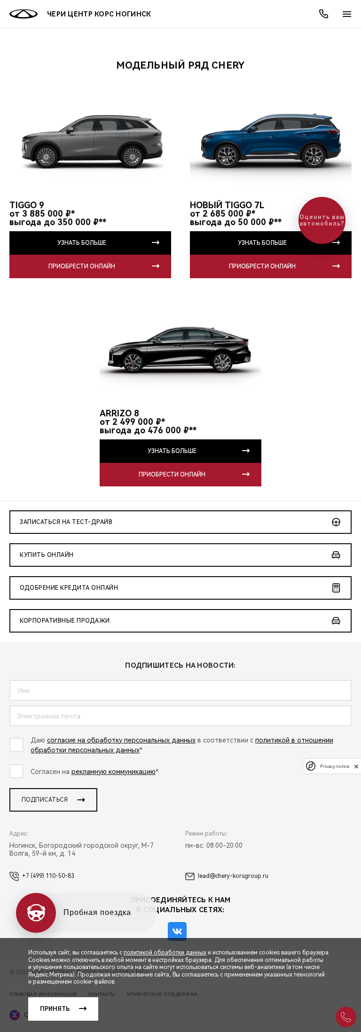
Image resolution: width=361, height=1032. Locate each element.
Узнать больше (81, 243)
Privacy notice (334, 766)
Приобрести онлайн (81, 266)
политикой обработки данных (165, 952)
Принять (55, 1009)
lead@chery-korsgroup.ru (233, 876)
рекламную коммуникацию (113, 771)
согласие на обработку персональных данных (121, 740)
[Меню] (347, 14)
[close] (356, 766)
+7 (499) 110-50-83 (48, 876)
